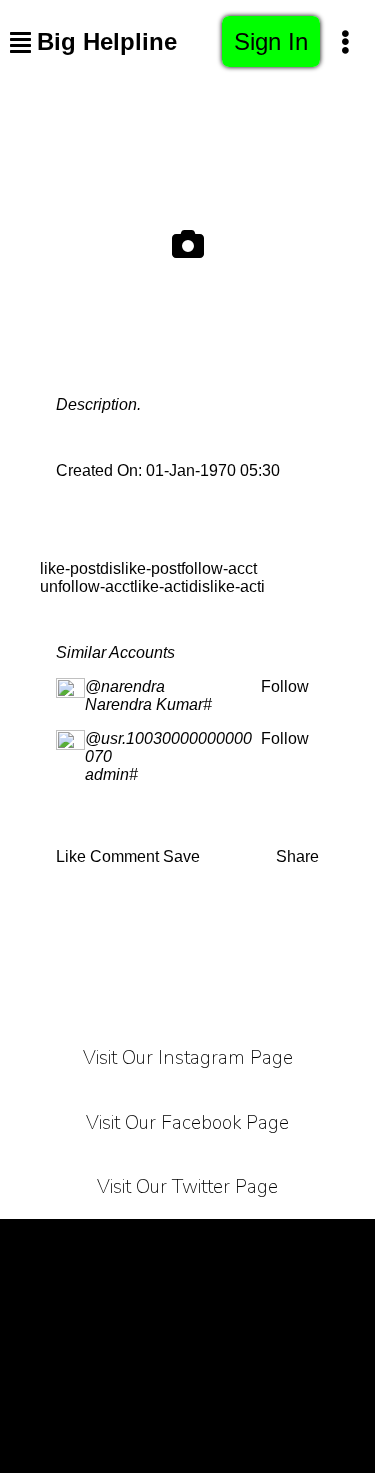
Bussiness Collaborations (140, 1393)
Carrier (333, 1243)
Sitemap (296, 1393)
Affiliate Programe (187, 1343)
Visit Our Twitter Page (187, 1187)
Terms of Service (77, 1243)
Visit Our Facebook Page (187, 1123)
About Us (130, 1293)
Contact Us (238, 1293)
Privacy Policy (222, 1243)
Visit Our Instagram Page (188, 1058)
